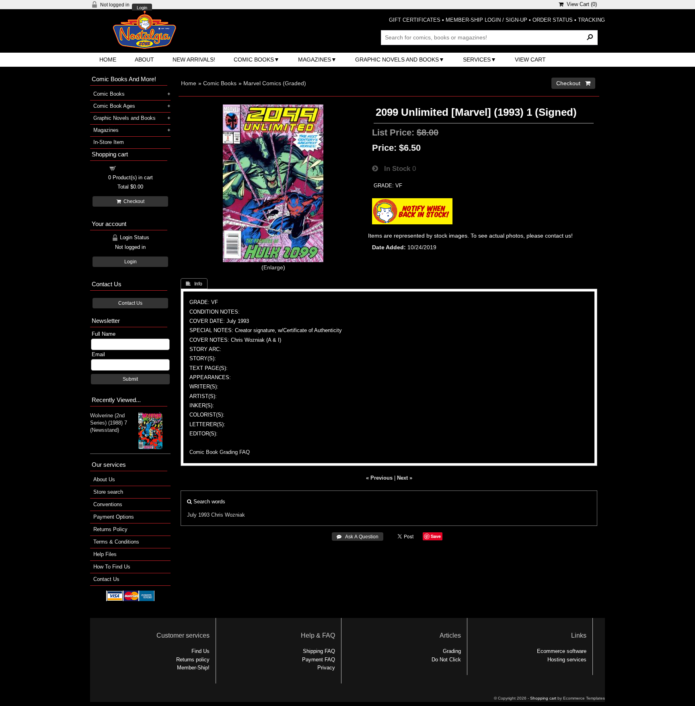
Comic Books (254, 59)
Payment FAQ (318, 660)
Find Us (200, 651)
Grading (452, 651)
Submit (130, 379)
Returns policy (193, 660)
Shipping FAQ (319, 651)
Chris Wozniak (228, 515)
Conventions (107, 504)
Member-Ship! (193, 668)
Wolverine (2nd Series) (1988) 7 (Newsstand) (108, 423)
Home (107, 59)
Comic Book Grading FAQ (219, 452)
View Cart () (580, 4)
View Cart (530, 59)
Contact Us (130, 303)
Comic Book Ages (114, 106)
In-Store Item (108, 142)
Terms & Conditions (116, 542)
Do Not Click (446, 660)
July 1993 (198, 515)
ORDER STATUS (553, 20)
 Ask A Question (357, 536)
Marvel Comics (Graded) (274, 83)
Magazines (314, 59)
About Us (104, 479)
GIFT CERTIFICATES (414, 20)
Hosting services (566, 660)
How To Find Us (111, 567)
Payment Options (113, 517)
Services (477, 59)
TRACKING (591, 20)
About (144, 59)
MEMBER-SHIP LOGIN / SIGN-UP (486, 20)
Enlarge (273, 267)
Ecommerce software (561, 651)
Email (98, 354)
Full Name (103, 334)
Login (142, 8)
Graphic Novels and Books (397, 59)
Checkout (132, 201)
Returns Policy (110, 529)
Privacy (326, 668)
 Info (194, 283)
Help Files (105, 554)
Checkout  (573, 83)
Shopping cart (135, 168)
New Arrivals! (194, 59)
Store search (108, 492)
